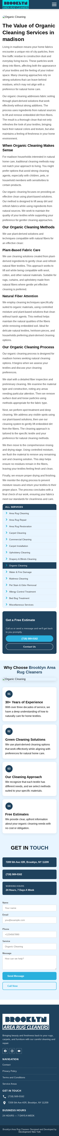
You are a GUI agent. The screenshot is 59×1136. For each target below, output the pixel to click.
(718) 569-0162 (29, 638)
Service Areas (9, 1083)
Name (5, 902)
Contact (6, 1064)
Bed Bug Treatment (19, 598)
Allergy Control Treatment (22, 591)
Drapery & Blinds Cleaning (22, 559)
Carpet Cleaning (17, 533)
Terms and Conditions (13, 1077)
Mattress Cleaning (18, 578)
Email (5, 915)
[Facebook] (5, 1051)
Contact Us (29, 646)
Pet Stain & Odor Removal (22, 585)
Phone (5, 929)
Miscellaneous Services (21, 604)
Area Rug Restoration (20, 526)
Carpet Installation (18, 546)
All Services (14, 507)
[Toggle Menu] (54, 4)
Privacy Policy (9, 1071)
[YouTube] (19, 1051)
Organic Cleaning (18, 565)
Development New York (30, 1132)
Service (6, 941)
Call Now (12, 986)
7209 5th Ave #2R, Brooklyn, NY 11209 (27, 862)
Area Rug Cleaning (19, 513)
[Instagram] (12, 1051)
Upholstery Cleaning (19, 552)
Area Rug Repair (18, 520)
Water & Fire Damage (20, 572)
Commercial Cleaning (20, 539)
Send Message (15, 976)
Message (6, 953)
